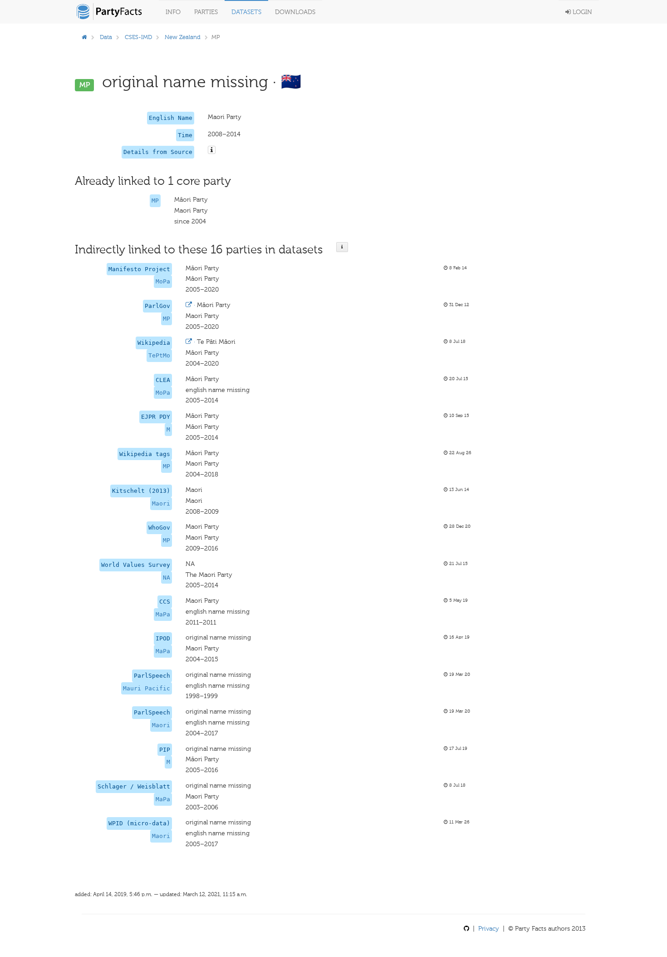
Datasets (246, 12)
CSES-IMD (138, 37)
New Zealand (183, 37)
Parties (206, 12)
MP (155, 200)
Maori (161, 503)
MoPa (163, 281)
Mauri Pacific (146, 688)
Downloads (295, 12)
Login (581, 12)
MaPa (163, 614)
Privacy (488, 928)
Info (173, 12)
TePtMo (159, 355)
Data (106, 37)
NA (166, 577)
